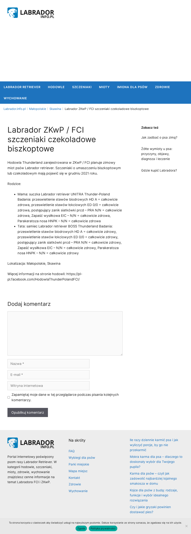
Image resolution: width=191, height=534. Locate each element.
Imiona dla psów (132, 87)
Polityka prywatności (103, 528)
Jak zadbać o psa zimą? (159, 137)
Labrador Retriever (22, 87)
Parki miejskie (79, 464)
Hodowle (56, 87)
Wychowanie (15, 98)
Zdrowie (162, 87)
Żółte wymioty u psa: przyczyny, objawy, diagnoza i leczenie (156, 154)
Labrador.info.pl (15, 108)
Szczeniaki (82, 87)
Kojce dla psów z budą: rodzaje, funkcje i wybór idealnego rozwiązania (154, 495)
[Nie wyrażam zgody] (186, 526)
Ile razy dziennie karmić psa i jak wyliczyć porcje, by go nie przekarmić (154, 445)
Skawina (55, 108)
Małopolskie (37, 108)
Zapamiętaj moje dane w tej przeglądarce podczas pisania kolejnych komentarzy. (65, 397)
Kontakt (74, 478)
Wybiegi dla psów (82, 457)
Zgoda (81, 528)
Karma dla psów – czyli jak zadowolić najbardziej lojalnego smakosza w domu (153, 478)
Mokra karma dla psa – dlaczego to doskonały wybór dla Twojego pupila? (156, 462)
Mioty (104, 87)
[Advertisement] (95, 53)
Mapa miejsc (78, 471)
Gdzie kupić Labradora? (159, 170)
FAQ (72, 451)
